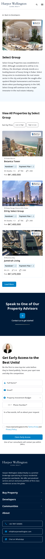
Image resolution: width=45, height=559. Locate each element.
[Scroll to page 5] (26, 154)
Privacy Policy (11, 429)
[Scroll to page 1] (19, 154)
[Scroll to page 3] (22, 154)
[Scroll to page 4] (24, 154)
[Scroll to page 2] (21, 154)
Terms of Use (33, 427)
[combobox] (10, 405)
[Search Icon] (36, 4)
